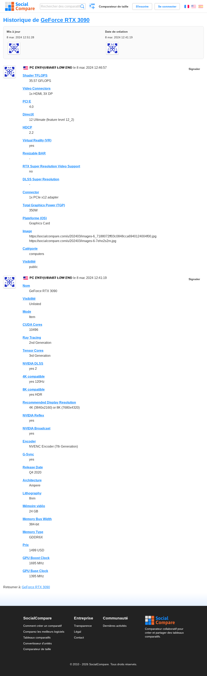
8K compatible (34, 389)
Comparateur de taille (113, 6)
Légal (77, 631)
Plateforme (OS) (35, 218)
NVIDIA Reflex (33, 415)
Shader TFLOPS (35, 75)
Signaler (194, 69)
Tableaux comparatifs (37, 637)
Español (200, 6)
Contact (79, 637)
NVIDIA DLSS (33, 363)
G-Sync (28, 454)
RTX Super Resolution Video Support (51, 166)
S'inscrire (142, 6)
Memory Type (33, 532)
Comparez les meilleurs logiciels (43, 631)
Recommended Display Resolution (49, 402)
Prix (26, 545)
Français (186, 6)
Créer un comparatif (92, 7)
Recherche (82, 6)
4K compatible (34, 376)
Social (164, 620)
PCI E (27, 101)
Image (27, 231)
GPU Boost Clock (36, 558)
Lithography (32, 493)
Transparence (83, 625)
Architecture (32, 480)
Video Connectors (37, 88)
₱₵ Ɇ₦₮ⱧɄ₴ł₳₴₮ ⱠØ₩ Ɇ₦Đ (51, 67)
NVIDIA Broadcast (36, 428)
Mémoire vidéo (34, 506)
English (193, 6)
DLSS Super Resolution (41, 179)
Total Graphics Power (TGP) (44, 205)
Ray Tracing (32, 337)
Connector (31, 192)
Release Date (33, 467)
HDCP (27, 127)
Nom (26, 285)
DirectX (28, 114)
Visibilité (29, 261)
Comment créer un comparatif (42, 625)
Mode (27, 311)
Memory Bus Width (37, 519)
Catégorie (30, 248)
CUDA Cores (32, 324)
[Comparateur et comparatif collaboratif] (20, 6)
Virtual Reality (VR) (37, 140)
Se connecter (167, 6)
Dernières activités (115, 625)
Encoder (29, 441)
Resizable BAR (34, 153)
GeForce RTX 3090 (65, 20)
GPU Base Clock (35, 571)
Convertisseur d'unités (37, 643)
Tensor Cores (33, 350)
